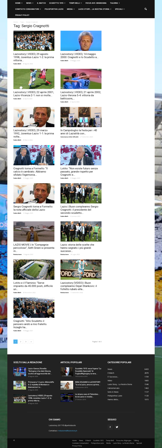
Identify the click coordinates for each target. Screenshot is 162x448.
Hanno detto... (113, 399)
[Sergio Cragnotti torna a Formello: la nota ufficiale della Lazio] (33, 193)
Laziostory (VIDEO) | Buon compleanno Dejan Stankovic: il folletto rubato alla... (78, 286)
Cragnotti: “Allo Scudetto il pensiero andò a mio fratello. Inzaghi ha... (30, 324)
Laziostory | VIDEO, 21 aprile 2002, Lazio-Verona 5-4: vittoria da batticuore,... (80, 95)
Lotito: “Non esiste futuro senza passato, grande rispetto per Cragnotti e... (79, 171)
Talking (114, 3)
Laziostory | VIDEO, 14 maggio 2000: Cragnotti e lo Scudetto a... (79, 56)
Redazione (17, 254)
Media (70, 9)
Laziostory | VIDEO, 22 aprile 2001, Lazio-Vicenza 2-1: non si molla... (33, 94)
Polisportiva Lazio (54, 9)
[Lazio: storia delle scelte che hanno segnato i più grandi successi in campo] (81, 231)
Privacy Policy (22, 15)
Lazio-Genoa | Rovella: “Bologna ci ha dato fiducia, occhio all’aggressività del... (40, 371)
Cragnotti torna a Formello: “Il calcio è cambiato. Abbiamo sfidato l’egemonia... (30, 171)
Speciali (119, 9)
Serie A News (113, 392)
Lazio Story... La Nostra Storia (120, 384)
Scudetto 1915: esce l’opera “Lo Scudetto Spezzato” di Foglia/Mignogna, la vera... (88, 371)
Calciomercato (113, 388)
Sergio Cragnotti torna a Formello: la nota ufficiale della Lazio (33, 208)
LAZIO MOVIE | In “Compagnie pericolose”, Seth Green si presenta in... (33, 248)
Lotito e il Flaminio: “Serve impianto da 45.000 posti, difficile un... (33, 286)
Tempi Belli (74, 3)
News (28, 3)
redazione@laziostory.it (67, 430)
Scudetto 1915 (56, 3)
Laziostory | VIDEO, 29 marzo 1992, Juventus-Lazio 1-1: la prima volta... (33, 133)
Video (110, 380)
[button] (146, 9)
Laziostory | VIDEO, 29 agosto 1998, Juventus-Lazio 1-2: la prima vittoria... (33, 57)
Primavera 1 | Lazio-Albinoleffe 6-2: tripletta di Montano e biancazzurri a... (41, 384)
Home (18, 3)
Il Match (41, 3)
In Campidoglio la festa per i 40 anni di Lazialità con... (78, 132)
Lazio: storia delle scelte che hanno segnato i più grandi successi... (77, 248)
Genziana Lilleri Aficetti (69, 137)
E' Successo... (113, 377)
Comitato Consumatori (27, 9)
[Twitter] (116, 427)
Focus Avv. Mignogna (96, 3)
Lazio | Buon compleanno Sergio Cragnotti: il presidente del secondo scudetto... (79, 209)
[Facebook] (110, 427)
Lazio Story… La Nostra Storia (93, 9)
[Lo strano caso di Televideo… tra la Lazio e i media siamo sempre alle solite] (66, 397)
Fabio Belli (17, 64)
